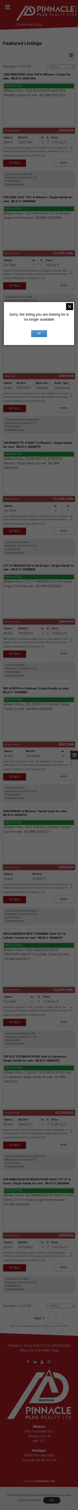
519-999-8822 (12, 181)
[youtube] (42, 1362)
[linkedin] (35, 1362)
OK (52, 1500)
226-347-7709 (12, 1040)
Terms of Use (33, 1500)
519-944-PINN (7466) (29, 25)
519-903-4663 (12, 672)
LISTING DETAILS (14, 163)
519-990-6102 (12, 549)
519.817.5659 (12, 426)
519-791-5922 (12, 1163)
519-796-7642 (12, 917)
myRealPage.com (45, 1481)
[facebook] (28, 1362)
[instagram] (49, 1362)
